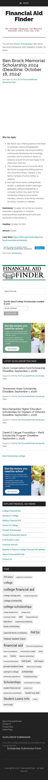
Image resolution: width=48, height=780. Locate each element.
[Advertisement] (24, 111)
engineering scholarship (23, 622)
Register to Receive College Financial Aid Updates (23, 549)
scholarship (27, 671)
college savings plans (30, 596)
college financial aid (19, 589)
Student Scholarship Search (14, 535)
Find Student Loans (10, 540)
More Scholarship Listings (13, 456)
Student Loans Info (17, 699)
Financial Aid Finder (24, 16)
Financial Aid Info (10, 544)
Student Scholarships (11, 530)
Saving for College (10, 516)
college (8, 582)
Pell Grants (38, 661)
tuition (35, 699)
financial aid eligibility (10, 651)
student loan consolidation (13, 693)
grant (5, 656)
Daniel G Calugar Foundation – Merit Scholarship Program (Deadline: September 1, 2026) (23, 435)
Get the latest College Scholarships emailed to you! (24, 303)
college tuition (25, 612)
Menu (26, 3)
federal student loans (15, 638)
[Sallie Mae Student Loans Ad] (24, 250)
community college (9, 617)
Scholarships (17, 253)
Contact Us (7, 559)
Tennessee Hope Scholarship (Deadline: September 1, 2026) (19, 390)
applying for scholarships (24, 577)
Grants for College (10, 525)
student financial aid (12, 688)
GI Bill (40, 651)
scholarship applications (12, 676)
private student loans (13, 666)
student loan (28, 688)
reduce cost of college (34, 667)
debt (21, 617)
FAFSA (35, 632)
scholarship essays (30, 676)
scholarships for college (32, 683)
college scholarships (18, 606)
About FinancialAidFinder (13, 554)
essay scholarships (12, 626)
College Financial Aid (11, 511)
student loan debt (32, 693)
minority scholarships (11, 661)
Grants (13, 656)
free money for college (28, 651)
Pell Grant (26, 661)
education (8, 622)
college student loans (11, 612)
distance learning (32, 617)
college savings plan (12, 596)
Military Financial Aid (11, 520)
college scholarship (13, 600)
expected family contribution (15, 633)
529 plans (8, 577)
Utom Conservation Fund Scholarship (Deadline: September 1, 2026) (23, 369)
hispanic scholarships (26, 656)
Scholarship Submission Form (24, 748)
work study (8, 705)
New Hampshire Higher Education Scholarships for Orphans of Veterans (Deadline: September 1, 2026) (23, 412)
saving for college (11, 672)
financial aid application (34, 646)
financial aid (13, 645)
